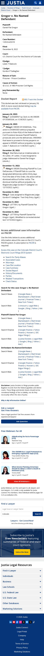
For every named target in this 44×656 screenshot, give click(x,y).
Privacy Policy (22, 648)
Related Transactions (15, 278)
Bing (28, 308)
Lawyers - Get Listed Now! (22, 520)
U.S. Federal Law (10, 592)
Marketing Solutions (12, 608)
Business (7, 581)
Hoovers (30, 332)
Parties (9, 276)
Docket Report (12, 270)
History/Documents (14, 273)
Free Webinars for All (11, 431)
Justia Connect (22, 627)
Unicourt (23, 305)
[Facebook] (17, 622)
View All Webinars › (22, 481)
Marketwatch (23, 297)
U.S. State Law (9, 597)
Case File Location (13, 265)
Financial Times (32, 299)
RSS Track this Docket (33, 99)
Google (21, 308)
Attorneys (10, 262)
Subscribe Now (22, 552)
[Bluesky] (27, 622)
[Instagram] (20, 622)
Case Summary (12, 268)
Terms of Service (22, 644)
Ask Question (22, 421)
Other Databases (11, 603)
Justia (25, 617)
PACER (31, 243)
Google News (25, 294)
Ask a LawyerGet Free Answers (10, 409)
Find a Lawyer (8, 503)
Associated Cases (13, 260)
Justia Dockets (25, 339)
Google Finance (25, 330)
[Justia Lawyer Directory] (33, 622)
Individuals (8, 576)
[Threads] (23, 622)
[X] (30, 622)
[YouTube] (14, 622)
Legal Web (33, 305)
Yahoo (34, 308)
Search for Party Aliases (16, 257)
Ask (40, 308)
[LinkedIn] (10, 622)
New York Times (25, 302)
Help (22, 640)
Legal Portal (22, 632)
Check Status (11, 281)
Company (22, 636)
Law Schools (8, 587)
